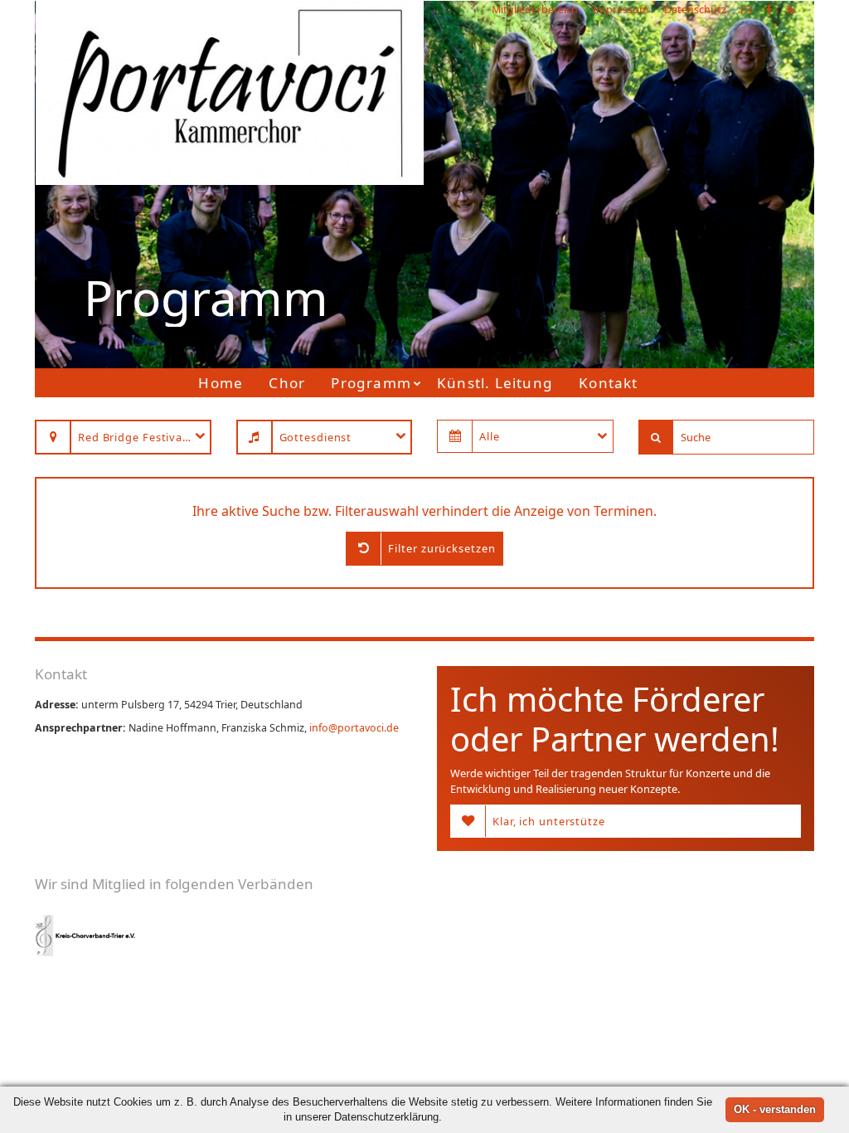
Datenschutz (695, 9)
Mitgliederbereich (535, 9)
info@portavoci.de (354, 728)
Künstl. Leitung (495, 382)
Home (220, 382)
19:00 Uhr (593, 232)
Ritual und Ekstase (615, 211)
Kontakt (608, 382)
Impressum (621, 9)
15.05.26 (636, 170)
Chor (287, 382)
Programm (371, 382)
